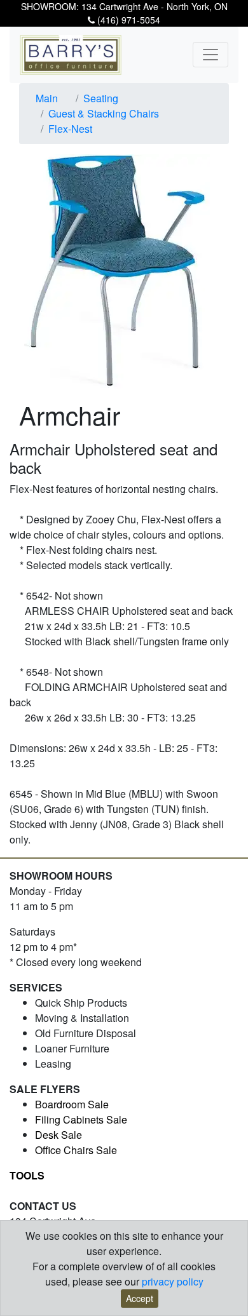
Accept (139, 1298)
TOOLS (27, 1175)
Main (47, 98)
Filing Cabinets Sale (81, 1119)
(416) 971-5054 (127, 19)
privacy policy (172, 1281)
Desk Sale (58, 1134)
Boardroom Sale (72, 1104)
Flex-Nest (70, 128)
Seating (100, 98)
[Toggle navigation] (210, 54)
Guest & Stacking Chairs (103, 113)
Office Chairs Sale (76, 1150)
